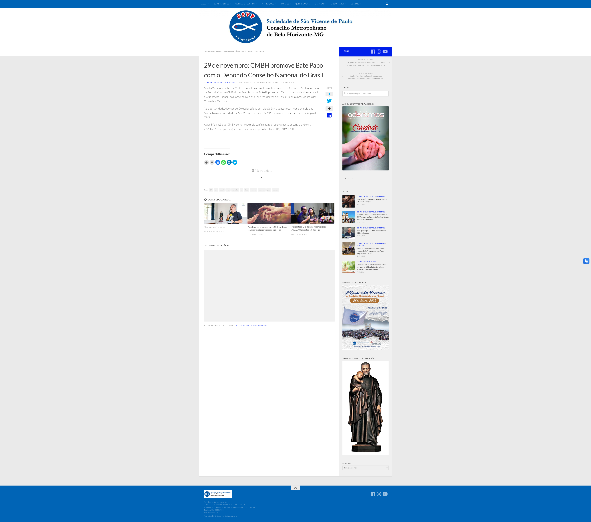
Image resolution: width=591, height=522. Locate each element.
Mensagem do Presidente (214, 227)
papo (268, 190)
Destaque (260, 51)
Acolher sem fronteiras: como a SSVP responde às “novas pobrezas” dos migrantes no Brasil (371, 251)
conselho (235, 190)
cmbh (228, 190)
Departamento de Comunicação (221, 83)
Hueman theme (232, 516)
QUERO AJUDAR (302, 4)
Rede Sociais (347, 179)
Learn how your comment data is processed (250, 325)
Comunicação (362, 196)
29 (211, 190)
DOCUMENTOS (337, 4)
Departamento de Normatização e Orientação (228, 51)
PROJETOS (284, 4)
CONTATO (355, 4)
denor (246, 190)
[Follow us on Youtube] (384, 51)
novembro (262, 190)
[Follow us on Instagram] (379, 51)
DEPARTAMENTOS (221, 4)
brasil (222, 190)
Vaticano (360, 246)
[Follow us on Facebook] (373, 51)
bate (216, 190)
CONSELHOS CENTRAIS (245, 4)
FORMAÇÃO (319, 4)
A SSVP (204, 4)
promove (275, 190)
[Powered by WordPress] (213, 516)
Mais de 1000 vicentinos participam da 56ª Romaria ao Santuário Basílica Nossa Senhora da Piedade (373, 217)
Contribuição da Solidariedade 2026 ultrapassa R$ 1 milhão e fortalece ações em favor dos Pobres (371, 267)
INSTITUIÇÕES (268, 4)
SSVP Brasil (381, 196)
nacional (253, 190)
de (241, 190)
